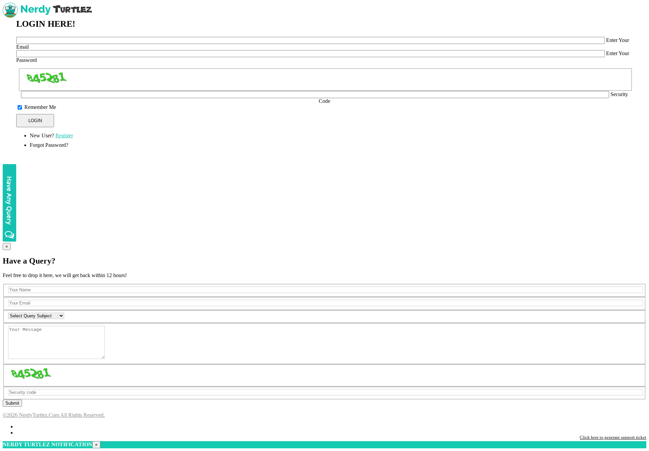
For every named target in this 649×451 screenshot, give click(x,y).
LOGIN (35, 120)
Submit (12, 403)
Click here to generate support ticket (613, 437)
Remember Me (40, 107)
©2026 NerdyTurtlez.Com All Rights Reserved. (54, 415)
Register (64, 135)
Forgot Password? (49, 145)
